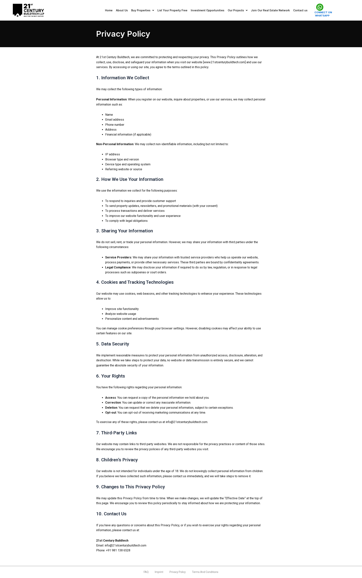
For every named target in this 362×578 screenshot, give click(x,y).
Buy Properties (140, 10)
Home (109, 10)
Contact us (300, 10)
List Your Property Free (172, 10)
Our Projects (236, 10)
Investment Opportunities (207, 10)
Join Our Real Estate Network (270, 10)
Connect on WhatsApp (323, 14)
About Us (122, 10)
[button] (142, 10)
